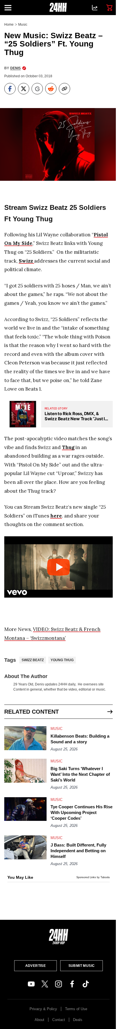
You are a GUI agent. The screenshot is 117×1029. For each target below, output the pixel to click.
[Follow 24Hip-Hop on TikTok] (86, 984)
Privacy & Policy (43, 1009)
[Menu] (10, 7)
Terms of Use (76, 1009)
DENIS (15, 68)
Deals (77, 1020)
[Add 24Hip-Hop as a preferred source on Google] (37, 88)
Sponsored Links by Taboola (93, 877)
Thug (68, 447)
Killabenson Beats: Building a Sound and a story (80, 739)
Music (22, 25)
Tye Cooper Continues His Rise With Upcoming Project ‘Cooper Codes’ (81, 812)
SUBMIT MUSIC (81, 966)
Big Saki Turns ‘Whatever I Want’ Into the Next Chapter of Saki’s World (80, 774)
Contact (58, 1020)
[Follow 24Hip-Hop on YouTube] (31, 984)
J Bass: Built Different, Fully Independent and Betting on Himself (78, 851)
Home (9, 25)
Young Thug (62, 660)
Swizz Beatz (33, 660)
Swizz (26, 261)
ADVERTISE (35, 966)
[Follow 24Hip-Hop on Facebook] (72, 984)
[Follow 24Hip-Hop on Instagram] (58, 984)
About (39, 1020)
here (56, 516)
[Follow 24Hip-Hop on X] (45, 984)
